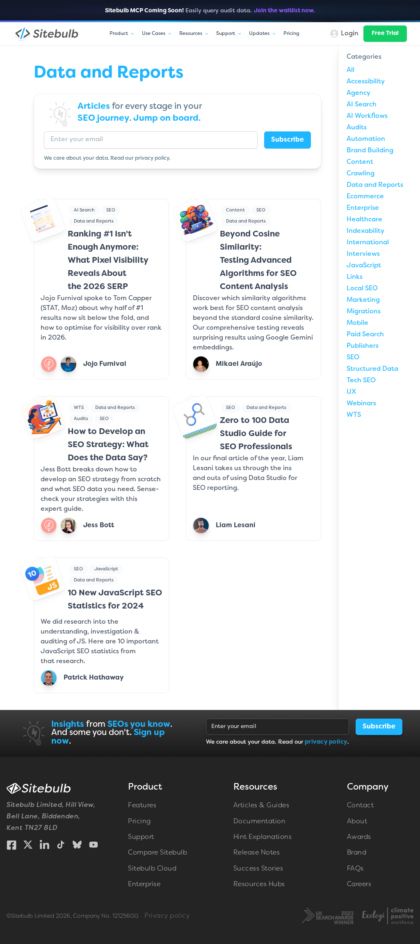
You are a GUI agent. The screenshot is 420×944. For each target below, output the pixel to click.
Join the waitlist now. (284, 11)
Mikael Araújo (239, 364)
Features (142, 805)
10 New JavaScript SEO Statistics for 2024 (115, 600)
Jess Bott (98, 525)
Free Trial (385, 33)
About (357, 821)
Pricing (291, 33)
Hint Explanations (262, 837)
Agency (358, 93)
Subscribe (287, 140)
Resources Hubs (259, 884)
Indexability (365, 231)
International (368, 242)
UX (351, 392)
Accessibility (366, 81)
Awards (359, 837)
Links (355, 277)
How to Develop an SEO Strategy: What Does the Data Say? (108, 445)
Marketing (363, 300)
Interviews (363, 254)
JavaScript (106, 569)
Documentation (259, 821)
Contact (360, 805)
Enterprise (363, 208)
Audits (81, 419)
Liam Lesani (236, 525)
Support (141, 837)
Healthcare (364, 219)
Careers (359, 884)
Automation (366, 139)
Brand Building (370, 150)
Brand (357, 853)
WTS (79, 408)
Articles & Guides (261, 805)
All (350, 70)
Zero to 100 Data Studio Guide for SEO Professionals (256, 434)
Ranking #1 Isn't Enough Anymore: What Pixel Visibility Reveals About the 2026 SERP (108, 261)
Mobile (357, 323)
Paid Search (365, 334)
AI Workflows (367, 116)
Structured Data (372, 369)
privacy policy (152, 158)
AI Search (84, 210)
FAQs (355, 869)
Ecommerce (365, 196)
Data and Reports (94, 221)
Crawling (360, 173)
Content (235, 210)
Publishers (363, 346)
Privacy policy (166, 916)
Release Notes (256, 853)
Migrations (364, 311)
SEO (110, 210)
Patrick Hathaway (93, 678)
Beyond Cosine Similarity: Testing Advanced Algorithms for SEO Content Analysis (258, 261)
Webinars (361, 403)
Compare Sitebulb (157, 853)
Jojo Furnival (104, 364)
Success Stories (258, 869)
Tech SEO (361, 380)
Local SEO (362, 288)
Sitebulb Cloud (152, 869)
